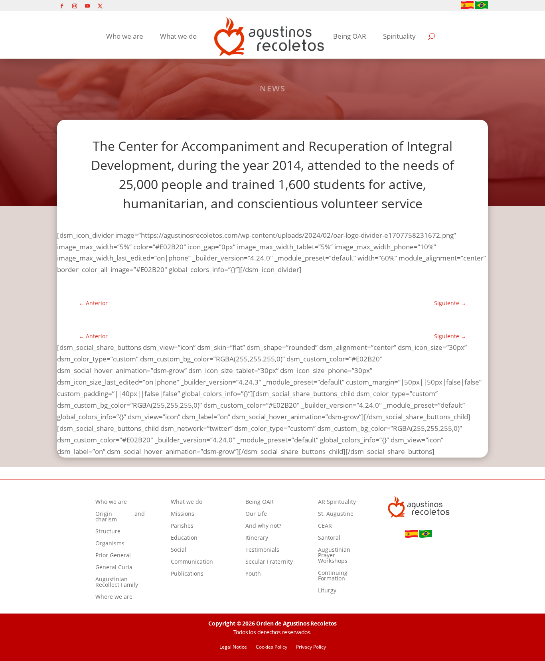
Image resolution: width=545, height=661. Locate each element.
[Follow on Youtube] (87, 6)
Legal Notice (233, 647)
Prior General (113, 555)
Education (184, 538)
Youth (253, 574)
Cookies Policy (271, 647)
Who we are (124, 36)
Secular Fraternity (269, 562)
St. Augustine (335, 514)
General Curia (113, 567)
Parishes (182, 526)
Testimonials (262, 550)
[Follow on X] (100, 6)
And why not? (263, 526)
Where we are (113, 597)
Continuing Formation (333, 576)
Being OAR (349, 36)
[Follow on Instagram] (74, 6)
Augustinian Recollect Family (116, 582)
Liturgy (327, 591)
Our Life (256, 514)
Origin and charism (120, 517)
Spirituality (399, 36)
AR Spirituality (337, 502)
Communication (192, 562)
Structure (107, 532)
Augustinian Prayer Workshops (334, 555)
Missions (182, 514)
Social (178, 550)
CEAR (325, 526)
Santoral (329, 538)
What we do (178, 36)
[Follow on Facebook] (62, 6)
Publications (187, 574)
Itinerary (256, 538)
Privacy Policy (311, 647)
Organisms (109, 544)
